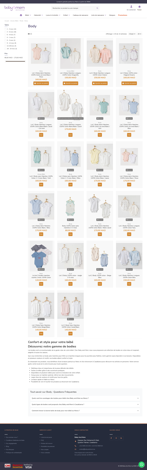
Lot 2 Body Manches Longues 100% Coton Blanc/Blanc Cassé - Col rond (41, 126)
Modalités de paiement (47, 446)
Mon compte (44, 449)
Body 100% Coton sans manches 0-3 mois (70, 227)
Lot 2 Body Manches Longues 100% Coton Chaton (99, 74)
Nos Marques (10, 449)
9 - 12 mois (11, 43)
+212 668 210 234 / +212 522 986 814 (91, 446)
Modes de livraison (46, 443)
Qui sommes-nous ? (12, 437)
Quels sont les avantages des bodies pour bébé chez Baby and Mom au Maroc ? (60, 398)
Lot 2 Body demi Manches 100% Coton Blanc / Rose (129, 177)
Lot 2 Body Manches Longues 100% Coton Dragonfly (70, 74)
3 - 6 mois (11, 32)
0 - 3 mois (11, 40)
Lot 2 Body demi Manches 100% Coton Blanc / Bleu (41, 227)
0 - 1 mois (11, 37)
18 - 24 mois (12, 49)
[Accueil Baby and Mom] (15, 8)
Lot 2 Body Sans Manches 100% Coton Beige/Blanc (41, 326)
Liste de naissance (46, 437)
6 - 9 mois (11, 35)
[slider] (5, 61)
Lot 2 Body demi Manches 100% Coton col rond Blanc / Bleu (129, 126)
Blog (7, 446)
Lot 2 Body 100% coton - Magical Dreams (129, 74)
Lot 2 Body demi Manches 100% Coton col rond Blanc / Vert (100, 126)
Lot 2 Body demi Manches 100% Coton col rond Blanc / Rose (41, 75)
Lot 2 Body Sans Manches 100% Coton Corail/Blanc (70, 326)
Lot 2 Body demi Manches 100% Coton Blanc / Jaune (100, 177)
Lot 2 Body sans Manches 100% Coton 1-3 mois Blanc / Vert (41, 177)
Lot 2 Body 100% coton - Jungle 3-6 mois (70, 276)
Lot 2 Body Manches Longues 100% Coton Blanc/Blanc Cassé (70, 125)
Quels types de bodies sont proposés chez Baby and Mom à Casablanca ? (58, 404)
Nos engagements (11, 443)
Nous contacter (45, 453)
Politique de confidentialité (14, 453)
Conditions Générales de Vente (15, 440)
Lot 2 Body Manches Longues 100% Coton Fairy (129, 227)
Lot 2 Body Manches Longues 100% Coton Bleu (129, 276)
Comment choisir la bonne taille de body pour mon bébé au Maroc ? (56, 411)
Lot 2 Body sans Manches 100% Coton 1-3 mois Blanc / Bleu (70, 177)
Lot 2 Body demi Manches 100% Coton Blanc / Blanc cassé (99, 227)
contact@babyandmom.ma (87, 449)
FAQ (42, 440)
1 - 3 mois (11, 29)
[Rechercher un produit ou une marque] (97, 8)
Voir (41, 135)
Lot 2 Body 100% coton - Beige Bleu (99, 276)
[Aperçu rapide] (52, 41)
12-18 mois (11, 46)
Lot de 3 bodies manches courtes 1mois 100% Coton (41, 276)
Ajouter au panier (42, 83)
